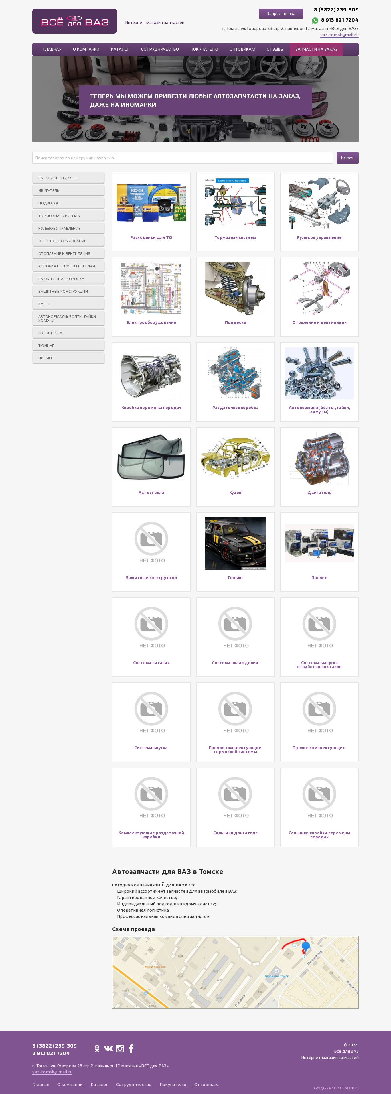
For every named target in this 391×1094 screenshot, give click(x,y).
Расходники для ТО (58, 177)
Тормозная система (59, 215)
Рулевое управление (59, 228)
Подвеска (48, 203)
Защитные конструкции (63, 291)
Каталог (120, 49)
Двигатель (49, 190)
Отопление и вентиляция (64, 253)
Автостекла (50, 332)
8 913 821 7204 (340, 20)
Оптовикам (242, 49)
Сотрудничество (160, 49)
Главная (52, 49)
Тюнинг (46, 345)
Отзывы (275, 49)
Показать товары (151, 211)
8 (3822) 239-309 (336, 9)
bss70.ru (352, 1088)
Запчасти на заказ (316, 49)
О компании (86, 49)
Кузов (44, 303)
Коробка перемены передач (66, 266)
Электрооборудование (62, 240)
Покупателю (204, 49)
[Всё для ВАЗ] (74, 21)
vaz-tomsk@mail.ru (339, 34)
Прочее (45, 358)
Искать (348, 157)
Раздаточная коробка (61, 278)
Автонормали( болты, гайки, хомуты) (67, 318)
